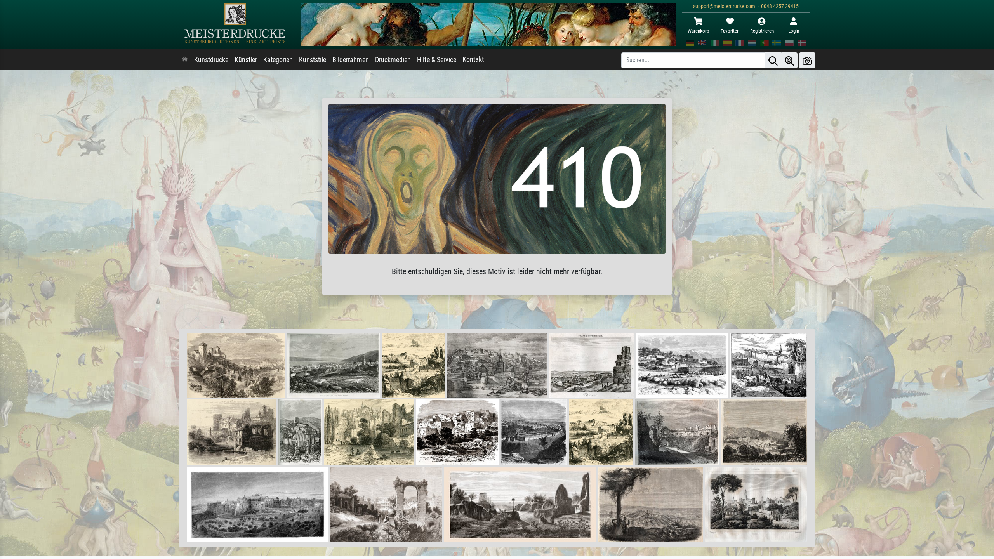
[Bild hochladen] (807, 60)
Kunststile (312, 60)
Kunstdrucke (211, 60)
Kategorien (278, 60)
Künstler (246, 60)
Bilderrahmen (350, 60)
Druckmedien (393, 60)
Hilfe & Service (436, 60)
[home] (185, 59)
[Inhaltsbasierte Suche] (789, 60)
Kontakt (473, 59)
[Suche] (773, 60)
